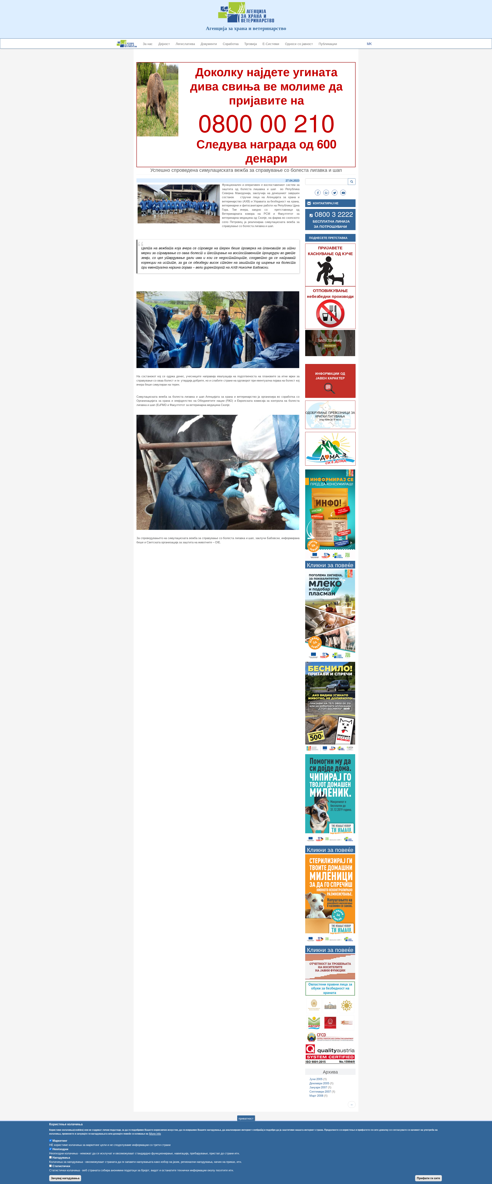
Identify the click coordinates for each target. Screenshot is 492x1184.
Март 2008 (316, 1095)
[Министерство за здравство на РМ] (314, 1005)
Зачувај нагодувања (65, 1178)
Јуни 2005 (315, 1079)
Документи (209, 43)
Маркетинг (59, 1140)
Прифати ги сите (428, 1178)
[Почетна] (128, 43)
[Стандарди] (330, 1053)
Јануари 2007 (318, 1087)
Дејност (164, 43)
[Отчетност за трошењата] (330, 966)
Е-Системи (271, 43)
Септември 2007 (320, 1091)
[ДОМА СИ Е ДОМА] (330, 448)
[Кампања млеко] (330, 614)
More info (155, 1133)
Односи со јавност (299, 43)
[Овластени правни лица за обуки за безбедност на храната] (330, 988)
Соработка (231, 43)
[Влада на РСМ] (330, 1022)
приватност (246, 1118)
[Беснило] (330, 707)
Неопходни (60, 1149)
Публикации (328, 43)
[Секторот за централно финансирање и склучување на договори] (330, 1037)
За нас (148, 43)
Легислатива (185, 43)
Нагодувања (61, 1157)
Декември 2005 (319, 1083)
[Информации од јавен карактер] (330, 381)
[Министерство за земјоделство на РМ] (346, 1005)
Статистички (61, 1166)
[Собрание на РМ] (330, 1005)
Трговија (250, 43)
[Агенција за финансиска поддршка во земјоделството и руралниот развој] (314, 1022)
